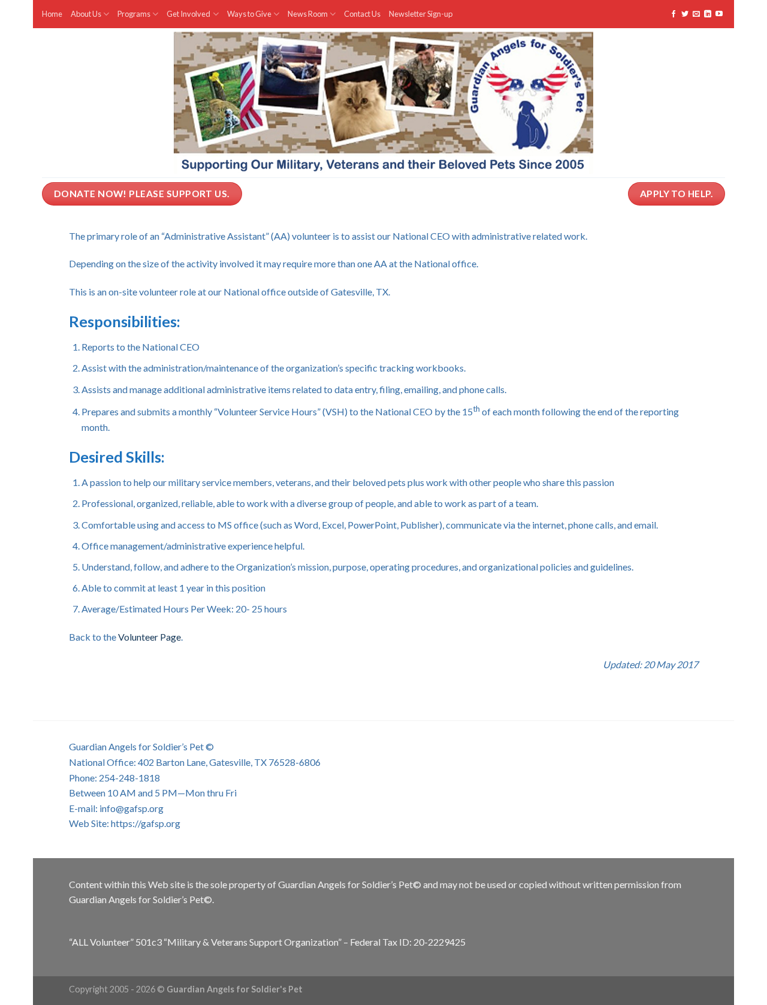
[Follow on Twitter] (685, 14)
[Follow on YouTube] (719, 14)
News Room (308, 14)
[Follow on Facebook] (673, 14)
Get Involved (188, 14)
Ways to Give (249, 14)
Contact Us (362, 14)
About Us (86, 14)
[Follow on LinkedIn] (707, 14)
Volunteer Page (149, 636)
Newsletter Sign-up (420, 14)
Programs (133, 14)
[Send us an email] (696, 14)
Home (52, 14)
